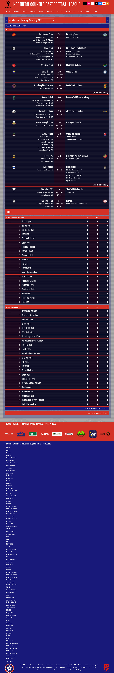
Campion (25, 234)
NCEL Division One (13, 307)
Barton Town (27, 225)
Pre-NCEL (9, 633)
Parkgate (69, 200)
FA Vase (8, 503)
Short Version (10, 534)
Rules (8, 620)
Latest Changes (10, 605)
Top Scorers (10, 547)
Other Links (9, 661)
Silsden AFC (48, 155)
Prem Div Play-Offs (11, 491)
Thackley (25, 302)
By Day (8, 481)
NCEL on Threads (11, 648)
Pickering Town (72, 34)
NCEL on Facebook (12, 646)
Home (8, 12)
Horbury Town (27, 345)
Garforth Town (47, 71)
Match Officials (69, 12)
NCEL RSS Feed (10, 656)
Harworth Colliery (46, 111)
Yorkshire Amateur (29, 404)
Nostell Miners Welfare (31, 353)
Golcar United (47, 97)
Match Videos (10, 473)
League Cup (9, 498)
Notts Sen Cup (10, 514)
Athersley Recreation (74, 111)
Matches (32, 12)
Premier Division (11, 458)
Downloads (9, 625)
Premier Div (9, 488)
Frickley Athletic (28, 246)
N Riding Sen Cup (11, 511)
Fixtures (8, 453)
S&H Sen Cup (10, 516)
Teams (59, 12)
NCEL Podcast (10, 470)
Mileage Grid (10, 597)
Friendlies (10, 29)
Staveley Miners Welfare (31, 383)
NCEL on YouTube (11, 653)
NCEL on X (9, 641)
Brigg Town (48, 48)
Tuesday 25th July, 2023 (16, 26)
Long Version (10, 531)
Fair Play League (11, 549)
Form (8, 542)
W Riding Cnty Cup (11, 519)
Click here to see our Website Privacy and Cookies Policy (59, 670)
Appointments (10, 608)
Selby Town (26, 374)
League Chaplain (11, 615)
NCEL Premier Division (15, 217)
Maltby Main (71, 166)
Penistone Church (29, 280)
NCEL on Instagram (12, 643)
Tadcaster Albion (28, 297)
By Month (9, 486)
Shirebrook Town (28, 378)
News (23, 12)
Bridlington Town (46, 34)
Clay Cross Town (28, 327)
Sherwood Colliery (73, 65)
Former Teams (10, 600)
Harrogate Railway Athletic (77, 155)
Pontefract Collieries (74, 85)
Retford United (47, 133)
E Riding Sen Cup (11, 506)
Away (8, 539)
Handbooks (9, 623)
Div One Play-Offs (11, 496)
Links (87, 12)
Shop (95, 12)
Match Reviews (10, 465)
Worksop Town (47, 200)
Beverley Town (27, 319)
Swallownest (48, 166)
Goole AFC (26, 259)
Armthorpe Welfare (29, 311)
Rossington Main (28, 289)
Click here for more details (98, 413)
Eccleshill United (28, 238)
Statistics (50, 12)
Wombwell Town (28, 395)
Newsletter (9, 631)
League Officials (11, 613)
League (80, 12)
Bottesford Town (28, 229)
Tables (41, 12)
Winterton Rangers (73, 133)
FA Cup (8, 501)
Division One (10, 460)
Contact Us (9, 618)
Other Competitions (12, 463)
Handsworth (26, 268)
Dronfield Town (47, 65)
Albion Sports (27, 221)
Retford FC (26, 366)
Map (7, 595)
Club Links (9, 658)
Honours (9, 628)
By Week (8, 483)
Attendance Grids (11, 526)
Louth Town (26, 349)
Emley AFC (26, 242)
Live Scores (16, 12)
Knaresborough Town (44, 122)
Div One (8, 493)
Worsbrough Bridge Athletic (33, 400)
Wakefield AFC (47, 189)
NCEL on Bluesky (11, 651)
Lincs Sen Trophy (11, 509)
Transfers (9, 468)
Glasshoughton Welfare (43, 85)
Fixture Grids (10, 524)
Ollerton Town (27, 357)
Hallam (24, 263)
